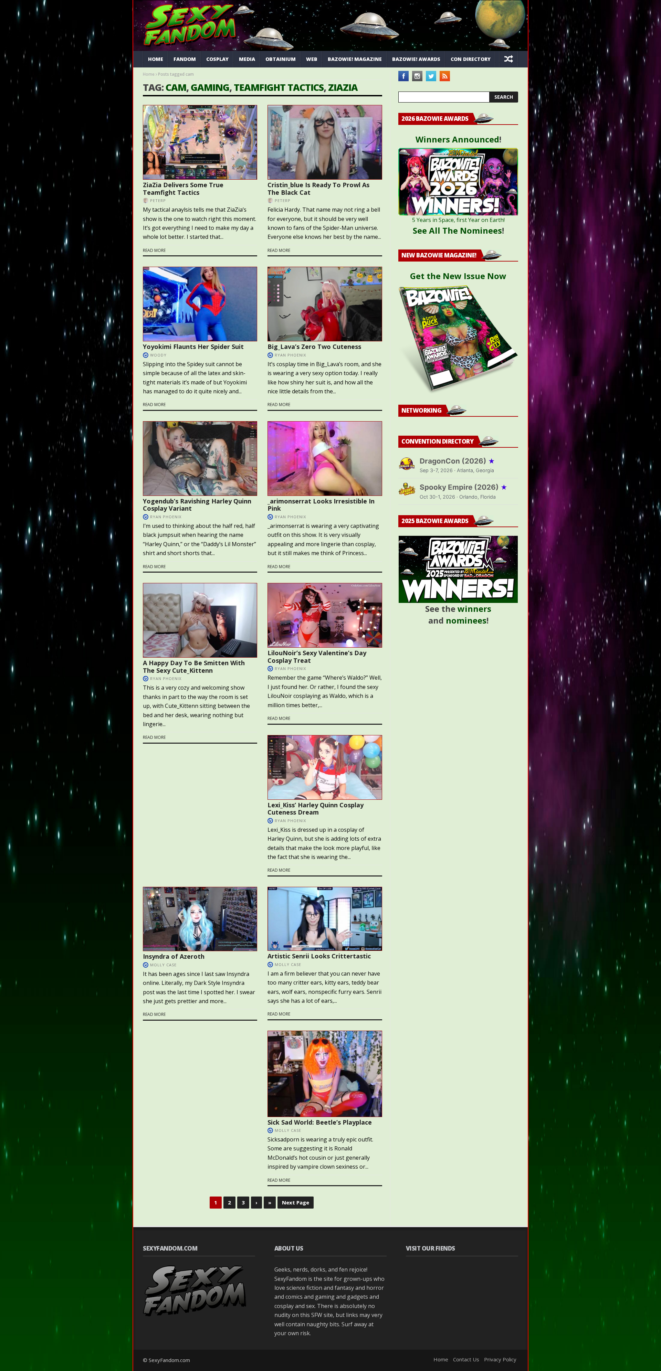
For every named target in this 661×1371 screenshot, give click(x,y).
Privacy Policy (500, 1359)
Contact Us (466, 1359)
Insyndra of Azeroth (173, 956)
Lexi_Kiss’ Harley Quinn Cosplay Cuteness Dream (315, 809)
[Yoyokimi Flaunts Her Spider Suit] (200, 304)
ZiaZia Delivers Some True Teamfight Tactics (183, 188)
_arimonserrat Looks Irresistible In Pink (321, 505)
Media (247, 59)
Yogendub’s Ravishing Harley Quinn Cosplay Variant (197, 505)
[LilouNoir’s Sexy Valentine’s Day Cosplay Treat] (324, 615)
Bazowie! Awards (416, 59)
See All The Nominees (457, 230)
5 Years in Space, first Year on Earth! (458, 220)
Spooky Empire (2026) (463, 487)
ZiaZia (343, 87)
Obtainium (280, 59)
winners (474, 608)
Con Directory (471, 59)
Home (155, 59)
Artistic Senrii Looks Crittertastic (319, 956)
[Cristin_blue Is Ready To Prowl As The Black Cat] (324, 142)
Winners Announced (457, 139)
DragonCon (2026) (457, 461)
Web (311, 59)
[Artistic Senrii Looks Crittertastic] (324, 919)
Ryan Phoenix (290, 355)
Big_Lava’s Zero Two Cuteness (314, 346)
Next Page (295, 1202)
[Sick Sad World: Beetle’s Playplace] (324, 1074)
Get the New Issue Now (458, 275)
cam (176, 87)
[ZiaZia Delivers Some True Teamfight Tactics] (200, 142)
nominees (466, 620)
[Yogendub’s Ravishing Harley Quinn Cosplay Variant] (200, 458)
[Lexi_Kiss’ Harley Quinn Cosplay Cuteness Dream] (324, 767)
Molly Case (288, 964)
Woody (158, 355)
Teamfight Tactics (279, 87)
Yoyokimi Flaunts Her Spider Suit (193, 346)
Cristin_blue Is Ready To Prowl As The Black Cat (318, 188)
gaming (210, 87)
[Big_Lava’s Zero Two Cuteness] (324, 304)
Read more (154, 250)
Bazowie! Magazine (355, 59)
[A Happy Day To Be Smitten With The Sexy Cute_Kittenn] (200, 620)
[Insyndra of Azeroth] (200, 919)
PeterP (158, 200)
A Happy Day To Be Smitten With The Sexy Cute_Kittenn (194, 666)
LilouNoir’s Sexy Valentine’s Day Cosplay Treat (316, 657)
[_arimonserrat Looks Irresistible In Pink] (324, 458)
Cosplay (217, 59)
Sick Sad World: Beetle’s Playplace (319, 1122)
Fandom (185, 59)
